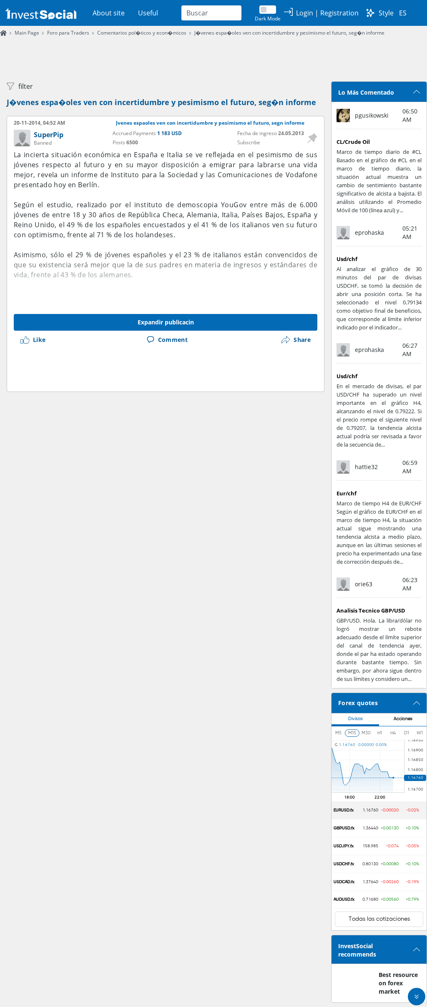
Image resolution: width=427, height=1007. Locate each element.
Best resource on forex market (398, 983)
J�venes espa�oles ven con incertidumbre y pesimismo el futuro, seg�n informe (289, 32)
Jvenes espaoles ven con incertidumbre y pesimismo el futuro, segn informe (210, 123)
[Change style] (370, 12)
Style (386, 13)
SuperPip (48, 134)
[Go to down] (416, 996)
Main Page (27, 32)
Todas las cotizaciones (379, 919)
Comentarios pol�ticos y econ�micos (141, 32)
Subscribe (248, 142)
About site (109, 13)
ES (403, 13)
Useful (148, 13)
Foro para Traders (68, 32)
